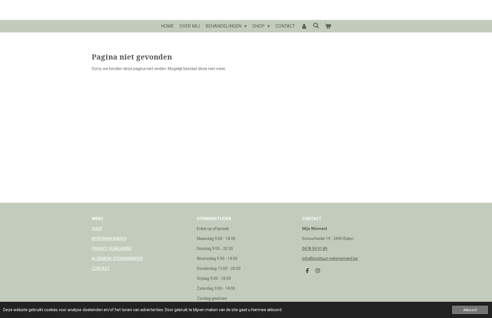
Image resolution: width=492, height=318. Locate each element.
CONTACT (101, 268)
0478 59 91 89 (314, 248)
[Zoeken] (316, 25)
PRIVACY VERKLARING (112, 248)
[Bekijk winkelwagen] (328, 26)
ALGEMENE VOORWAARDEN (117, 258)
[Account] (304, 26)
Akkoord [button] (470, 310)
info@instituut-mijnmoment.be (330, 258)
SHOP (97, 228)
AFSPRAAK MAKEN (109, 238)
